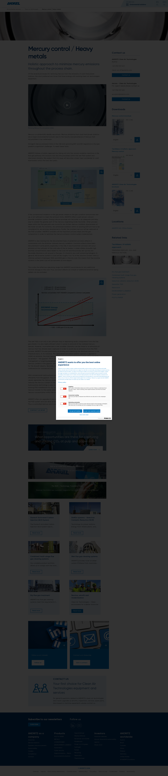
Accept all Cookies (75, 411)
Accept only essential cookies (91, 411)
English (60, 359)
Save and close (84, 414)
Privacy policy (62, 382)
